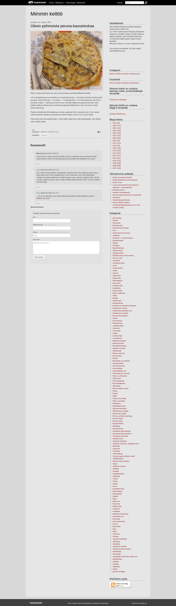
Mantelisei (116, 197)
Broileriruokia (117, 225)
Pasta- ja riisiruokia (120, 376)
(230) (117, 168)
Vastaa (37, 164)
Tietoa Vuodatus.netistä (74, 603)
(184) (117, 158)
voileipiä (116, 564)
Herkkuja (116, 245)
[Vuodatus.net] (36, 603)
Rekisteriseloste (87, 603)
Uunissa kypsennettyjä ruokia (124, 456)
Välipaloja (116, 476)
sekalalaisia (117, 551)
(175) (117, 125)
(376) (117, 136)
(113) (117, 143)
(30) (116, 141)
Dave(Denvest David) (121, 228)
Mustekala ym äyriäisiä (121, 361)
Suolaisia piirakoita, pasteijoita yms (126, 444)
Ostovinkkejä (117, 368)
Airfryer (115, 220)
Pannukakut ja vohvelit (121, 373)
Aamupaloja (117, 218)
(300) (117, 138)
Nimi (35, 217)
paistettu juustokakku (120, 514)
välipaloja (116, 566)
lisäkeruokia (117, 506)
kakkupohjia (117, 494)
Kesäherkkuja (118, 303)
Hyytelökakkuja (118, 248)
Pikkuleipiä (117, 386)
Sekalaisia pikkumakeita (122, 431)
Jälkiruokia (117, 275)
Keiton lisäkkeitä (119, 293)
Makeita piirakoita (119, 341)
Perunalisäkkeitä (119, 383)
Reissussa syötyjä (119, 413)
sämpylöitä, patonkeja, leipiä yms (125, 556)
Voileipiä (116, 471)
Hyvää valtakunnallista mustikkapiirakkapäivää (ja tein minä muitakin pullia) (126, 204)
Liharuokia (116, 331)
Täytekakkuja (118, 454)
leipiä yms (116, 501)
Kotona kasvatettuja (120, 316)
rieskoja (44, 135)
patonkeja (116, 519)
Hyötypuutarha (118, 253)
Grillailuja (116, 235)
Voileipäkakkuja (118, 474)
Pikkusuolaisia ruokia (120, 388)
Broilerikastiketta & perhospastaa (125, 180)
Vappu (115, 464)
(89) (116, 123)
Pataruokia (117, 378)
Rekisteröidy (81, 2)
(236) (117, 151)
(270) (117, 161)
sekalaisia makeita (119, 546)
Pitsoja (115, 393)
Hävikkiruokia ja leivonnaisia (123, 255)
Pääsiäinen (117, 403)
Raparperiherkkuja (120, 408)
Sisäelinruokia (118, 439)
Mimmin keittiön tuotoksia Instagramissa (125, 74)
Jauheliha (116, 260)
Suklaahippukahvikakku (121, 200)
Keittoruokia (117, 301)
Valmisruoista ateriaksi (121, 461)
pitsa (114, 529)
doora (115, 486)
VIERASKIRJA (118, 459)
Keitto (115, 296)
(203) (117, 153)
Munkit (115, 358)
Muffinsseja (117, 351)
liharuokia (116, 504)
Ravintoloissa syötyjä (120, 411)
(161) (117, 128)
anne (38, 170)
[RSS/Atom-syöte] (120, 584)
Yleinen (115, 479)
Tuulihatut (116, 451)
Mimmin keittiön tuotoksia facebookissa (124, 83)
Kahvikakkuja (117, 281)
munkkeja (116, 511)
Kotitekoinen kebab (120, 308)
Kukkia (115, 318)
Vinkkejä (116, 469)
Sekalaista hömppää (120, 436)
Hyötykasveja (118, 250)
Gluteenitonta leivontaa (121, 233)
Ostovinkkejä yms (119, 371)
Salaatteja (116, 426)
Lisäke (115, 333)
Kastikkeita (117, 288)
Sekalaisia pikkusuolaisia (122, 433)
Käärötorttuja (117, 323)
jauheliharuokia (118, 489)
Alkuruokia (116, 223)
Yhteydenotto (104, 603)
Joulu (115, 265)
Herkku (115, 243)
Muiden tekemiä (119, 353)
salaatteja (116, 541)
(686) (117, 166)
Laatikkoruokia (118, 326)
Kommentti (36, 239)
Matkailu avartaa (119, 348)
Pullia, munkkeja (119, 401)
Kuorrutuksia (117, 321)
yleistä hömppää (119, 571)
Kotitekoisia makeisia (120, 313)
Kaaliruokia (117, 278)
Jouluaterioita (118, 268)
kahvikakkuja (117, 491)
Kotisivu (51, 232)
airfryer (115, 484)
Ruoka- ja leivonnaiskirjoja (122, 416)
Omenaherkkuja (119, 366)
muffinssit (116, 509)
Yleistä (115, 481)
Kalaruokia (117, 283)
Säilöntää (116, 446)
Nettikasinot (59, 2)
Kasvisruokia (117, 291)
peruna (115, 524)
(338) (117, 163)
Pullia (115, 396)
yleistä (115, 569)
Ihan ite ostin (117, 258)
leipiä (114, 499)
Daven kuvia (117, 182)
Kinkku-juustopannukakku (122, 177)
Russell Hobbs (118, 423)
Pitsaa (115, 391)
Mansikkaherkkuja (119, 346)
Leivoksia (116, 328)
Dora (114, 230)
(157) (117, 156)
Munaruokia (117, 356)
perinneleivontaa (119, 521)
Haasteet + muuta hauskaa (123, 238)
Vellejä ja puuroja (119, 466)
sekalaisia (116, 544)
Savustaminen (118, 428)
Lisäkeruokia (117, 336)
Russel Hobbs (118, 418)
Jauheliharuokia (119, 263)
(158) (117, 148)
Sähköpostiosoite (44, 225)
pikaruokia (116, 526)
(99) (116, 146)
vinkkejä (116, 561)
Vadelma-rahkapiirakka (121, 192)
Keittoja (115, 298)
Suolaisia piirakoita (120, 441)
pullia (114, 531)
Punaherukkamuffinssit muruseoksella (127, 195)
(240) (117, 133)
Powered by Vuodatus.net (139, 603)
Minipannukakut (119, 190)
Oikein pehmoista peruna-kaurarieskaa (62, 26)
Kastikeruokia (118, 286)
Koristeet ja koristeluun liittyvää (124, 306)
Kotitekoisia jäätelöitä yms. (123, 311)
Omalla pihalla (118, 363)
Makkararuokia (118, 343)
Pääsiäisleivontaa (119, 406)
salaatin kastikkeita (120, 539)
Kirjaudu (120, 2)
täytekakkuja (117, 559)
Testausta (116, 449)
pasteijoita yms (118, 516)
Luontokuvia (117, 338)
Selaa (71, 2)
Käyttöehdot (96, 603)
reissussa (116, 534)
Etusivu (51, 2)
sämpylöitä (117, 554)
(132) (117, 130)
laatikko (115, 496)
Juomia (115, 273)
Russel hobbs (118, 421)
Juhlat (115, 270)
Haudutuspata (118, 240)
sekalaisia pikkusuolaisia (122, 549)
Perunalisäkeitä (118, 381)
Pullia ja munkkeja (119, 398)
